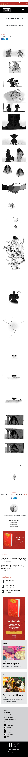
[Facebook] (2, 39)
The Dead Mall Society (13, 590)
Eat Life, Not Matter (13, 695)
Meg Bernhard (10, 587)
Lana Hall (9, 592)
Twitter (24, 494)
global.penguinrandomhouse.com (14, 754)
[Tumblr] (5, 732)
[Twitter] (4, 39)
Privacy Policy (8, 717)
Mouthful (6, 693)
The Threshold (10, 585)
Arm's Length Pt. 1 (14, 524)
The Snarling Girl (11, 663)
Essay (4, 661)
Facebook (10, 494)
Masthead (7, 712)
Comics (3, 34)
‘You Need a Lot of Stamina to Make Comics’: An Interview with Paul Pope (14, 559)
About (6, 710)
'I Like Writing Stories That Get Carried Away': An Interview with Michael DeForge (12, 566)
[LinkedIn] (7, 39)
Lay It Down (10, 580)
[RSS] (5, 737)
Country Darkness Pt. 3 (14, 526)
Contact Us (7, 715)
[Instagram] (5, 730)
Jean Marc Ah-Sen (6, 561)
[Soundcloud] (5, 734)
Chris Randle (4, 570)
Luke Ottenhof (10, 582)
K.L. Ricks (15, 22)
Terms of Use (8, 722)
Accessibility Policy (10, 719)
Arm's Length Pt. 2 (14, 522)
